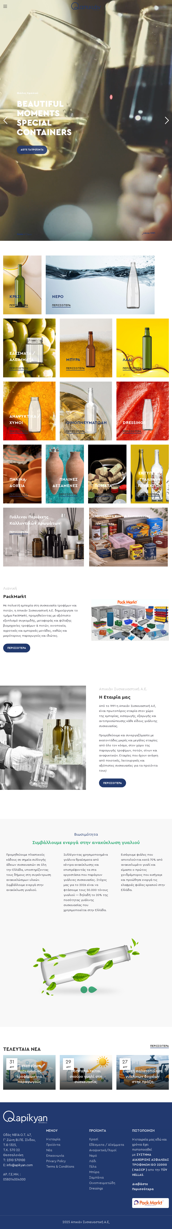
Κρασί (93, 1139)
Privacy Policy (56, 1161)
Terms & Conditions (60, 1166)
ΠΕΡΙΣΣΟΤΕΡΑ (16, 648)
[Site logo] (86, 6)
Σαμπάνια (96, 1177)
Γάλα (92, 1166)
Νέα (49, 1150)
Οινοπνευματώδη (102, 1183)
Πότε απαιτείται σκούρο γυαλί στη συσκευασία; (86, 1076)
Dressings (96, 1188)
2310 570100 (16, 1160)
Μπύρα (94, 1172)
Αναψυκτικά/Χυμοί (102, 1150)
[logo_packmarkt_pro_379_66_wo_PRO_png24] (150, 1203)
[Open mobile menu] (5, 6)
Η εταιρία (53, 1139)
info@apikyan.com (20, 1165)
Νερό (93, 1155)
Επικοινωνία (55, 1155)
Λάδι (92, 1161)
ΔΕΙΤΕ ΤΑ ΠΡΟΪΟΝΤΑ (32, 150)
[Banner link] (22, 285)
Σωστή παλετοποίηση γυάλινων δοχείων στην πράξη (143, 1076)
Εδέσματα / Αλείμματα (106, 1144)
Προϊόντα (53, 1144)
